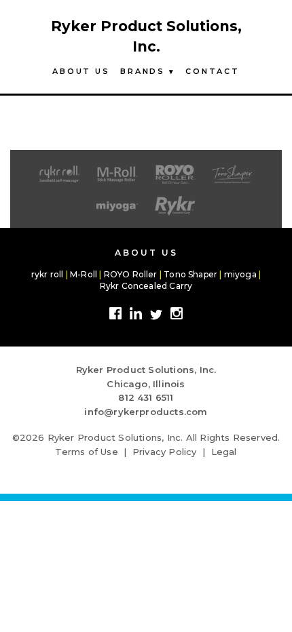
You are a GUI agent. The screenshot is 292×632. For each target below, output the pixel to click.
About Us (80, 71)
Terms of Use (86, 451)
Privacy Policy (164, 451)
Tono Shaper (190, 274)
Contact (212, 71)
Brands (147, 71)
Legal (224, 451)
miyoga (240, 274)
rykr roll (47, 274)
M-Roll (83, 274)
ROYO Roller (131, 274)
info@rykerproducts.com (145, 411)
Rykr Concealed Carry (146, 286)
